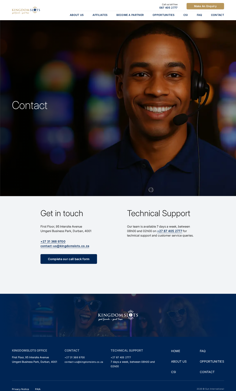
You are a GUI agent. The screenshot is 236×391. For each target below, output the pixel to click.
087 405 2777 (168, 7)
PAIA (37, 389)
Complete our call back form (69, 259)
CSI (185, 14)
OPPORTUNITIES (163, 14)
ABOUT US (77, 14)
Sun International (214, 388)
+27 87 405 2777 (169, 231)
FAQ (199, 14)
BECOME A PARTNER (130, 14)
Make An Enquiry (205, 6)
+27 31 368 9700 (53, 241)
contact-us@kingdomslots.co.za (64, 246)
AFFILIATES (100, 14)
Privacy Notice (20, 389)
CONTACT (217, 14)
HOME (175, 351)
